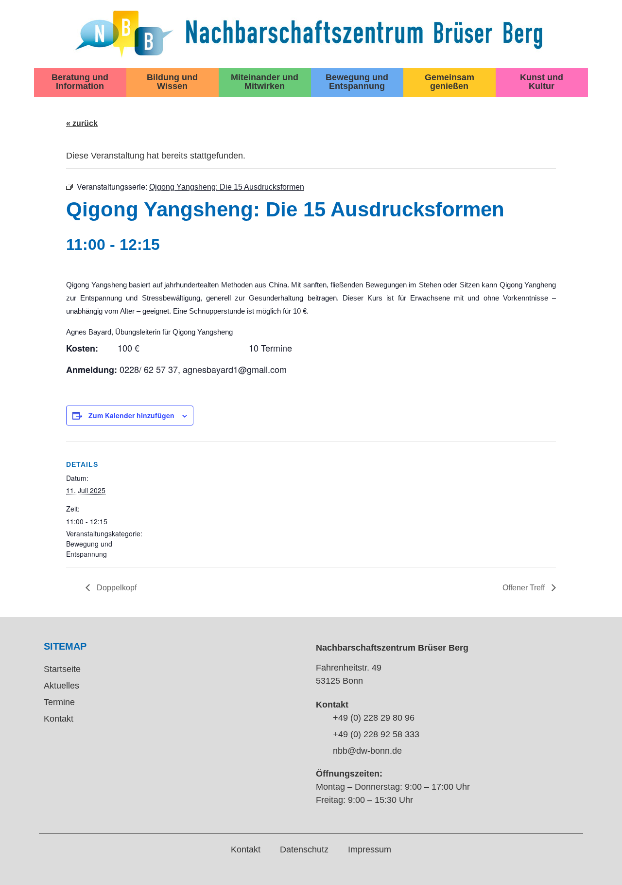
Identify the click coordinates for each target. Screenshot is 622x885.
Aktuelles (61, 685)
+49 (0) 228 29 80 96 (374, 718)
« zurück (82, 123)
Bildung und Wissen (172, 81)
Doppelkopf (116, 588)
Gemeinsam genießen (449, 81)
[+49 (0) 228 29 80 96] (321, 719)
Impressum (369, 849)
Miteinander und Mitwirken (264, 81)
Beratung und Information (80, 81)
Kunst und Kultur (541, 81)
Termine (59, 702)
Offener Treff (524, 588)
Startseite (62, 669)
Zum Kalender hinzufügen (131, 415)
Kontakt (58, 719)
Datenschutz (304, 849)
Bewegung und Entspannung (357, 81)
